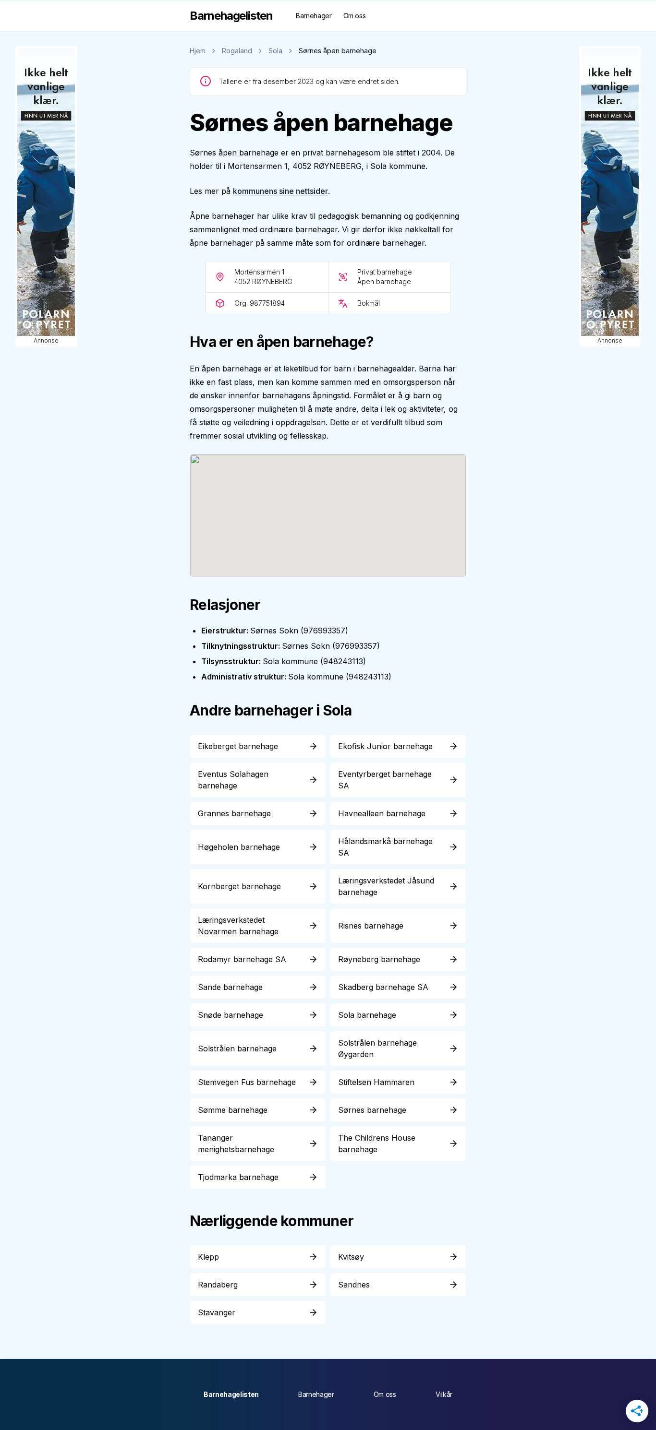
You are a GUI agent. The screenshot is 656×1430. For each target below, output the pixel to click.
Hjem (198, 51)
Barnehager (314, 16)
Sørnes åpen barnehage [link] (338, 51)
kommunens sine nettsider (280, 191)
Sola (275, 51)
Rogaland (237, 51)
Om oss (354, 16)
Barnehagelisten (231, 1394)
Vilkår (444, 1394)
